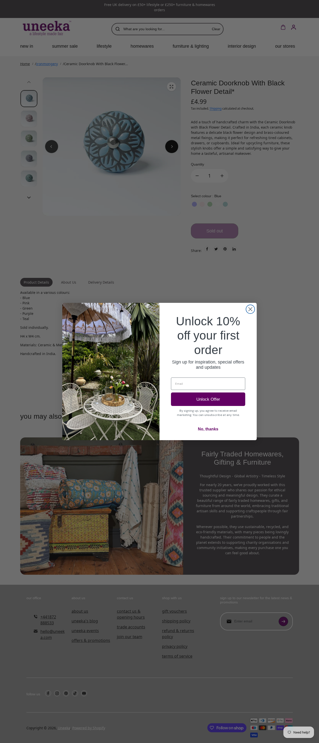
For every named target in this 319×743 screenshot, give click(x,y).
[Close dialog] (250, 309)
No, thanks (208, 429)
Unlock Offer (208, 399)
